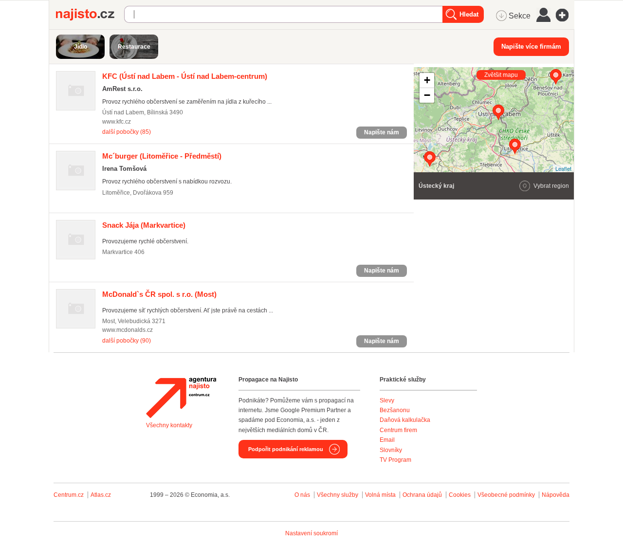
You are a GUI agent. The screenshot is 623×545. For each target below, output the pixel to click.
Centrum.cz (69, 494)
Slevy (387, 400)
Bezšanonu (395, 410)
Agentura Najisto (181, 397)
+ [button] (427, 80)
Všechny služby (338, 494)
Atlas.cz (101, 494)
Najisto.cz (90, 14)
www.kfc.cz (116, 121)
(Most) (159, 294)
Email (387, 439)
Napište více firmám (531, 46)
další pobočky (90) (126, 340)
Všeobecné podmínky (506, 494)
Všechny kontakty (169, 425)
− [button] (427, 95)
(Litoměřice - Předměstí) (161, 156)
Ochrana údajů (422, 494)
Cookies (460, 494)
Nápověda (555, 494)
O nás (302, 494)
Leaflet (563, 168)
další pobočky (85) (126, 131)
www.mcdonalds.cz (127, 330)
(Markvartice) (143, 225)
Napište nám (381, 132)
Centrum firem (398, 430)
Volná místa (380, 494)
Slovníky (391, 450)
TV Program (395, 459)
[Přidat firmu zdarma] (565, 15)
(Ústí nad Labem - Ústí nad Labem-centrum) (184, 76)
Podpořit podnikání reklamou (285, 449)
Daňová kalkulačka (405, 420)
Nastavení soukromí (311, 533)
